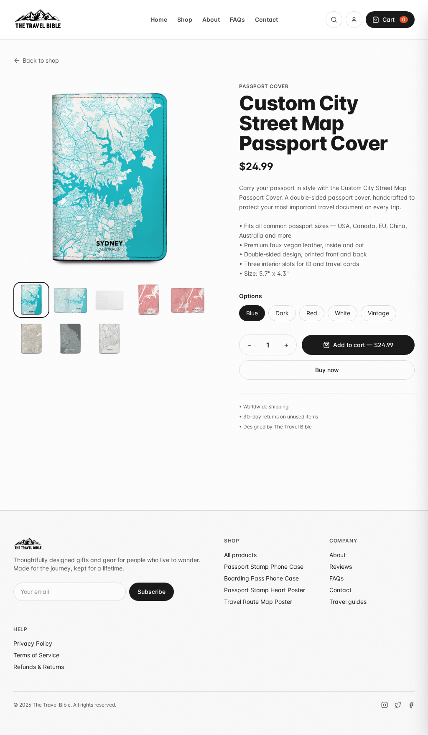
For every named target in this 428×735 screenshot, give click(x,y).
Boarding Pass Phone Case (261, 578)
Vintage (378, 313)
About (211, 19)
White (342, 313)
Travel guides (348, 601)
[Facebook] (411, 705)
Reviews (340, 566)
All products (240, 554)
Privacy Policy (32, 643)
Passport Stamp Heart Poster (264, 589)
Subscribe (152, 591)
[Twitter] (398, 705)
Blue (252, 313)
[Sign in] (354, 19)
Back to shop (41, 60)
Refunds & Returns (38, 666)
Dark (282, 313)
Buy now (327, 369)
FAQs (237, 19)
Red (311, 313)
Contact (266, 19)
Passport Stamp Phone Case (263, 566)
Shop (184, 19)
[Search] (334, 19)
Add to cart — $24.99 (363, 344)
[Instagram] (384, 705)
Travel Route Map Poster (258, 601)
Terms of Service (36, 655)
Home (158, 19)
